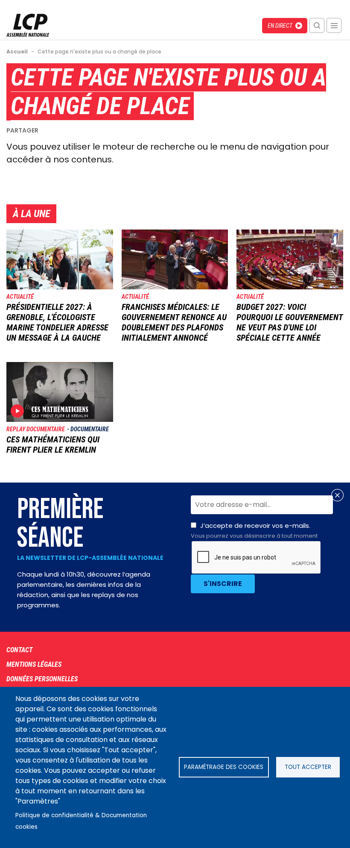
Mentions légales (33, 664)
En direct (280, 25)
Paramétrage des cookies (223, 767)
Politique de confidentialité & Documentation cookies (81, 821)
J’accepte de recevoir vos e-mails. (254, 530)
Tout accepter (308, 767)
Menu (334, 25)
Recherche (316, 25)
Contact (19, 650)
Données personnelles (42, 679)
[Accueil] (27, 34)
